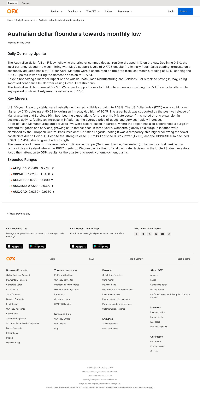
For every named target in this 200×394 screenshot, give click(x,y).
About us (154, 275)
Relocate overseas (111, 294)
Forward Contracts (15, 299)
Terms (151, 387)
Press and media (110, 328)
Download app (109, 284)
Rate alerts (59, 294)
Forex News (60, 323)
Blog (56, 328)
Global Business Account (18, 275)
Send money (108, 280)
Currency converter (63, 280)
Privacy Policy (157, 289)
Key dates (155, 322)
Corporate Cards (14, 284)
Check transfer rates (112, 275)
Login (52, 258)
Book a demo (184, 258)
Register (183, 11)
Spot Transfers (13, 294)
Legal (153, 280)
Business (12, 3)
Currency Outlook (62, 318)
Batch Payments (14, 328)
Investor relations (158, 326)
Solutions (73, 11)
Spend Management (16, 318)
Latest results (156, 317)
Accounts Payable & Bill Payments (22, 323)
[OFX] (12, 11)
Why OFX (91, 11)
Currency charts (62, 299)
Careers (154, 351)
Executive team (157, 346)
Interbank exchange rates (66, 284)
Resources (123, 11)
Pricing (108, 11)
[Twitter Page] (149, 234)
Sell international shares (113, 309)
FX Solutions (12, 289)
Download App (13, 342)
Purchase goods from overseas (117, 304)
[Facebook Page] (136, 234)
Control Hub (12, 313)
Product (55, 11)
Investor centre (157, 312)
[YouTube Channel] (162, 234)
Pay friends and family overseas (117, 289)
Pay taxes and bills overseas (116, 299)
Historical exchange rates (66, 289)
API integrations (110, 323)
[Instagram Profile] (169, 234)
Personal (26, 3)
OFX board (155, 341)
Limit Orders (12, 304)
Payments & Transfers (16, 280)
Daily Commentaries (25, 20)
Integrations (12, 333)
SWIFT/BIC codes (62, 304)
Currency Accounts (15, 309)
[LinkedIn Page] (143, 234)
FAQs (91, 258)
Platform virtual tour (63, 275)
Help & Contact (136, 258)
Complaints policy (158, 284)
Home (10, 20)
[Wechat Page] (156, 234)
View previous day (19, 213)
